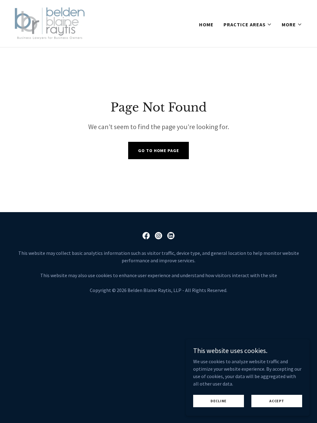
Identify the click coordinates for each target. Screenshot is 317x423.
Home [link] (206, 24)
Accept (276, 401)
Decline (219, 401)
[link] (50, 23)
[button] (248, 24)
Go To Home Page (158, 150)
